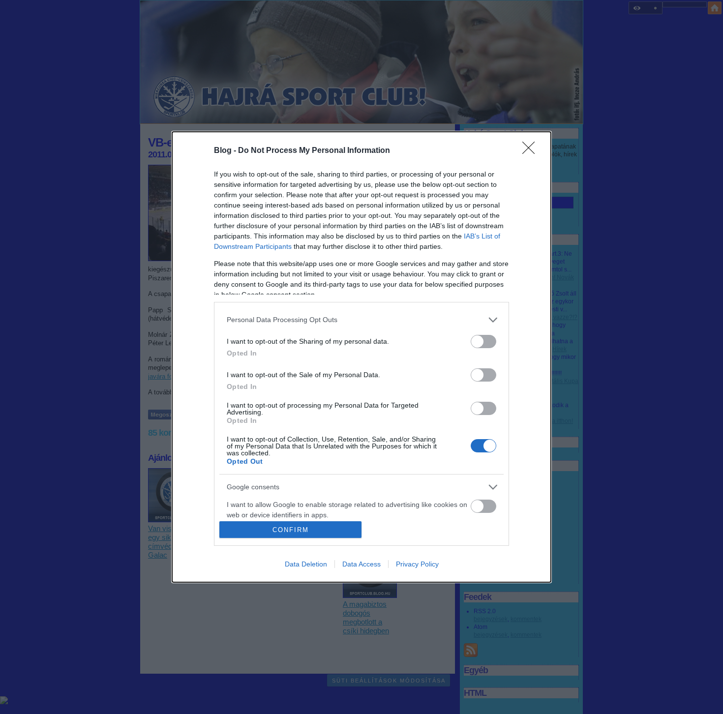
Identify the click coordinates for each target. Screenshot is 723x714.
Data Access (361, 564)
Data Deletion (306, 564)
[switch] (483, 341)
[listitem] (361, 320)
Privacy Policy (417, 564)
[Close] (531, 151)
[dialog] (361, 357)
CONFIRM (290, 530)
